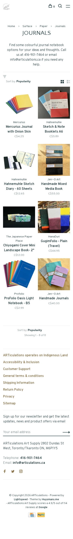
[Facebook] (4, 472)
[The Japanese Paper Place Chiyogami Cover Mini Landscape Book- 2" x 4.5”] (19, 218)
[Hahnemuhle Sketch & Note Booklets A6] (54, 103)
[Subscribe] (65, 432)
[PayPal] (41, 516)
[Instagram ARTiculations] (21, 472)
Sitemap (9, 404)
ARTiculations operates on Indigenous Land (35, 355)
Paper (43, 26)
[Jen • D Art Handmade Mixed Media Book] (54, 160)
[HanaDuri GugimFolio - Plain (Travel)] (54, 218)
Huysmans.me (50, 499)
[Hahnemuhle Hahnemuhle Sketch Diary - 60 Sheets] (19, 160)
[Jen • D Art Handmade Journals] (54, 275)
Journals (60, 26)
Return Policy (13, 390)
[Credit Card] (32, 516)
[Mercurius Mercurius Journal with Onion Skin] (19, 103)
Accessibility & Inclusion (21, 362)
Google (43, 507)
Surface (27, 26)
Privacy (8, 397)
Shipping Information (18, 383)
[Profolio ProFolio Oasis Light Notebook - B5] (19, 275)
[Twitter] (12, 472)
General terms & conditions (23, 376)
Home (11, 26)
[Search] (60, 6)
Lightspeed (21, 499)
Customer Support (16, 369)
